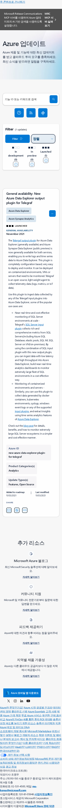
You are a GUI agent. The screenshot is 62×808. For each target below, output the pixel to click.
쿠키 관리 (43, 762)
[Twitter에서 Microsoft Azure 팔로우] (9, 701)
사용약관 (54, 762)
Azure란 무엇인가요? (11, 707)
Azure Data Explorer (28, 419)
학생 (41, 735)
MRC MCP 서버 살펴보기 (49, 19)
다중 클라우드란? (32, 743)
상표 (2, 766)
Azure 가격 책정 (12, 715)
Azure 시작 (30, 707)
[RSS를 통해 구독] (31, 112)
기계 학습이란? (51, 743)
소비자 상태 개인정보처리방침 (17, 758)
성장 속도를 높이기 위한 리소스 (18, 723)
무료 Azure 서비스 (31, 715)
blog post (28, 425)
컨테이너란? (44, 747)
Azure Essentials (36, 711)
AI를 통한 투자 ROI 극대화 (37, 719)
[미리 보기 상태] (32, 164)
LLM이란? (30, 747)
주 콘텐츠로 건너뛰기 (12, 1)
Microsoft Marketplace (39, 731)
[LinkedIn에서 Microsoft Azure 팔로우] (22, 701)
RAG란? (55, 747)
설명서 (10, 735)
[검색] (54, 99)
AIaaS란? (20, 747)
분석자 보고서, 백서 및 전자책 (20, 739)
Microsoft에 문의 (44, 758)
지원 (58, 723)
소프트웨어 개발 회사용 (13, 731)
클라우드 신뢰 (19, 711)
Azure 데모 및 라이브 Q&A (14, 727)
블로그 (18, 735)
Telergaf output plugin (24, 240)
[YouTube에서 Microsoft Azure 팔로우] (28, 701)
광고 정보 (11, 766)
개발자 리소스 (30, 735)
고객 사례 (51, 711)
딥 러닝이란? (7, 747)
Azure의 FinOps (14, 719)
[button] (19, 112)
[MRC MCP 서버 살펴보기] (42, 112)
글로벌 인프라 (44, 707)
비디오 (41, 739)
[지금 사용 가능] (45, 160)
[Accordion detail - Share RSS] (17, 510)
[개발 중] (15, 164)
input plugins (22, 411)
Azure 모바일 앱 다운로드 (25, 693)
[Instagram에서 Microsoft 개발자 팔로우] (15, 701)
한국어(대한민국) (10, 750)
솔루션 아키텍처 (45, 723)
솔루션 (57, 719)
